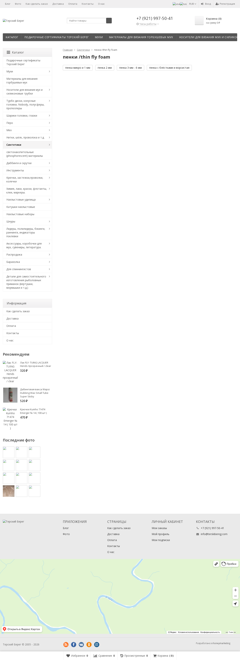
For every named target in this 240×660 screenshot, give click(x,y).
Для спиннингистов (18, 269)
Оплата (72, 3)
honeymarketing (221, 643)
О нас (101, 3)
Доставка (58, 3)
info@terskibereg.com (214, 534)
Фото (18, 3)
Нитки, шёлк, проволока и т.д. (25, 137)
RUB (191, 3)
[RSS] (66, 645)
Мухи (99, 37)
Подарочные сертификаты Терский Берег (56, 37)
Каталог (12, 37)
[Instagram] (97, 645)
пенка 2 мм (105, 67)
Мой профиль (160, 534)
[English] (176, 3)
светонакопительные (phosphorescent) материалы (24, 154)
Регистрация (227, 3)
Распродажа (14, 254)
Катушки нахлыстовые (20, 207)
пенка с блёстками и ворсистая (169, 67)
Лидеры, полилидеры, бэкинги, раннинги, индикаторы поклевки (25, 232)
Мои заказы (159, 528)
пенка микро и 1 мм (77, 67)
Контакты (88, 3)
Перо (9, 123)
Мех (9, 130)
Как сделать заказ (37, 3)
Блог (7, 3)
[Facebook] (73, 645)
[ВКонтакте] (81, 645)
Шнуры (10, 221)
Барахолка (13, 262)
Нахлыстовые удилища (21, 199)
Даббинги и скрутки (19, 163)
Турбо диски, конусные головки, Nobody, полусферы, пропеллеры (25, 104)
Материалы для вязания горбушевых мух (141, 37)
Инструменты (15, 170)
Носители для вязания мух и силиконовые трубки (24, 91)
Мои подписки (161, 540)
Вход (208, 3)
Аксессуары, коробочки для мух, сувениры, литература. (24, 245)
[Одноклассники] (89, 645)
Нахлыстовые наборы (20, 214)
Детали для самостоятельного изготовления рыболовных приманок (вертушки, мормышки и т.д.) (26, 282)
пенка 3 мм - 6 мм (130, 67)
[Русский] (183, 3)
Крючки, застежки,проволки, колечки (24, 179)
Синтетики (13, 144)
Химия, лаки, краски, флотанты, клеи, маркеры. (26, 190)
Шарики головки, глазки (21, 115)
